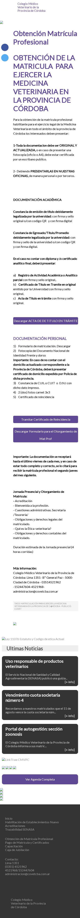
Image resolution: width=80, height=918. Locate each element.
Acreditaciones (15, 825)
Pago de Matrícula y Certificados (27, 842)
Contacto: (11, 859)
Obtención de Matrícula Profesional (29, 839)
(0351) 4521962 (16, 866)
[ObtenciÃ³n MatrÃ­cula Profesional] (5, 57)
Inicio (8, 818)
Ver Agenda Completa (40, 779)
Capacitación (14, 846)
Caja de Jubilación (17, 850)
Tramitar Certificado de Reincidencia (45, 419)
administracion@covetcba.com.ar (27, 874)
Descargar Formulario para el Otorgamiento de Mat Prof (46, 434)
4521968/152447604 (19, 870)
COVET (18, 609)
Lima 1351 (12, 863)
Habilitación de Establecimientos (32, 822)
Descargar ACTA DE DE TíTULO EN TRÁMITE (45, 321)
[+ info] (70, 682)
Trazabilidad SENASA (19, 829)
